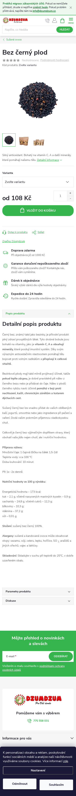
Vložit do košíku (41, 210)
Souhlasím (56, 785)
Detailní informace (48, 160)
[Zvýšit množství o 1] (70, 193)
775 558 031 (41, 721)
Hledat (65, 29)
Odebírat (61, 656)
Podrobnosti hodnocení (54, 60)
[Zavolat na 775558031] (47, 20)
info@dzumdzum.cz (44, 11)
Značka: (13, 241)
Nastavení (38, 770)
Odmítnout (19, 784)
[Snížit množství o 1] (70, 198)
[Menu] (71, 20)
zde (65, 761)
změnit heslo (40, 7)
